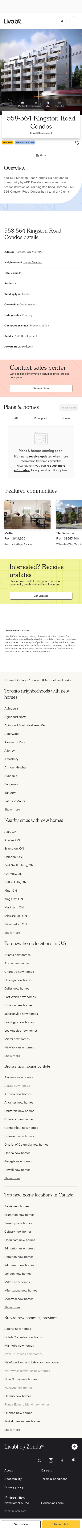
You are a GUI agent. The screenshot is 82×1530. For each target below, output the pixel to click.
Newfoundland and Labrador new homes (32, 1362)
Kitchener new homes (19, 1265)
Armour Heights (15, 767)
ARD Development (42, 133)
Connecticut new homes (21, 1128)
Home (9, 680)
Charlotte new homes (19, 971)
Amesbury (11, 759)
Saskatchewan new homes (22, 1421)
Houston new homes (18, 1005)
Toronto (61, 187)
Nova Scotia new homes (20, 1379)
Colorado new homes (19, 1119)
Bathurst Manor (14, 801)
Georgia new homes (18, 1161)
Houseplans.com (52, 1503)
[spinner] (62, 21)
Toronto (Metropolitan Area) (50, 680)
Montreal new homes (18, 1299)
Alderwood (11, 734)
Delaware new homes (19, 1136)
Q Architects (25, 346)
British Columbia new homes (23, 1337)
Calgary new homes (17, 1231)
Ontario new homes (17, 1396)
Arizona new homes (17, 1094)
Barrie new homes (16, 1206)
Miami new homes (17, 1039)
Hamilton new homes (18, 1257)
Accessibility (13, 1479)
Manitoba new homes (19, 1345)
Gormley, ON (13, 874)
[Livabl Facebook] (62, 1460)
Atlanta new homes (17, 955)
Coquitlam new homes (19, 1240)
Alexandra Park (14, 742)
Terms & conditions (54, 1479)
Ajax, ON (10, 831)
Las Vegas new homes (19, 1022)
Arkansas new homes (18, 1102)
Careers (46, 1470)
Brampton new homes (19, 1215)
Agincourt (11, 708)
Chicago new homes (18, 980)
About (8, 1470)
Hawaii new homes (17, 1170)
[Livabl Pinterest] (74, 1460)
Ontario (22, 680)
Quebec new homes (18, 1413)
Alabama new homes (18, 1077)
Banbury (10, 792)
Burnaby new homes (18, 1223)
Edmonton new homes (19, 1248)
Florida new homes (17, 1153)
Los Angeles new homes (21, 1030)
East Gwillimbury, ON (18, 865)
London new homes (17, 1273)
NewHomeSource (16, 1503)
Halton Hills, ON (15, 882)
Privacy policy (13, 1487)
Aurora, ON (12, 840)
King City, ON (13, 899)
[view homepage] (13, 21)
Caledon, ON (13, 857)
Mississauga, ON (15, 916)
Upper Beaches (32, 262)
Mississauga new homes (20, 1290)
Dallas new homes (16, 988)
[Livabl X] (39, 1460)
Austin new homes (17, 963)
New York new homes (19, 1047)
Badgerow (11, 784)
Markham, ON (14, 907)
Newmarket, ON (15, 924)
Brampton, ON (14, 848)
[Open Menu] (73, 21)
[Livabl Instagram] (51, 1460)
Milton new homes (17, 1282)
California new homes (19, 1111)
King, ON (10, 890)
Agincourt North (15, 717)
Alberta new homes (17, 1329)
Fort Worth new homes (20, 997)
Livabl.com (23, 651)
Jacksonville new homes (21, 1014)
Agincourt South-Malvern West (25, 725)
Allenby (9, 750)
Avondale (10, 776)
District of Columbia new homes (26, 1144)
